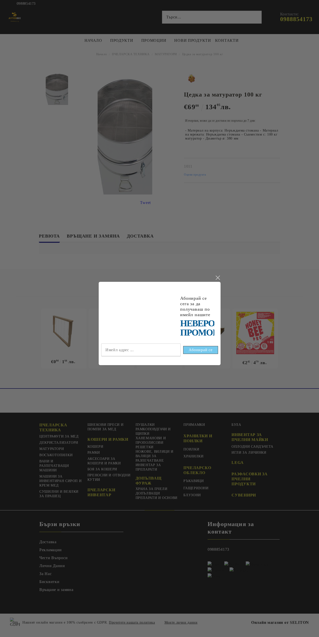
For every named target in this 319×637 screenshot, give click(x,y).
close (218, 278)
